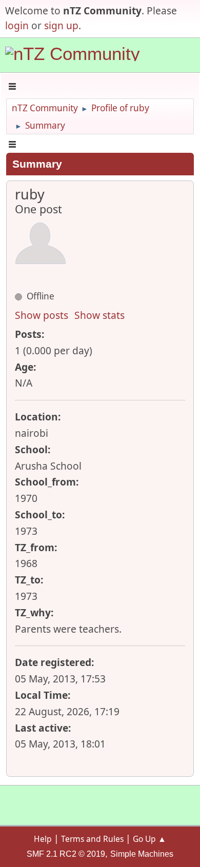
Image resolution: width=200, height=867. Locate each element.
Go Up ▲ (149, 838)
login (17, 25)
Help (43, 838)
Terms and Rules (92, 838)
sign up (61, 25)
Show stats (99, 315)
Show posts (41, 315)
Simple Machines (141, 854)
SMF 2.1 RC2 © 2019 (66, 854)
